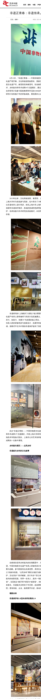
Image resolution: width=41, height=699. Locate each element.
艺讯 (11, 19)
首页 (24, 4)
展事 (16, 19)
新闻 (29, 4)
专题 (34, 4)
